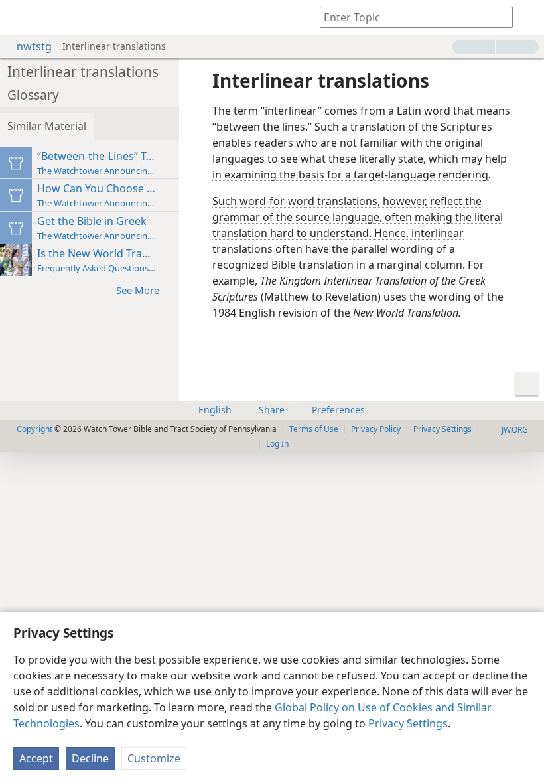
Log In (277, 444)
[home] (20, 17)
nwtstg (34, 46)
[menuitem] (20, 17)
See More (137, 290)
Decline (90, 758)
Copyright (34, 429)
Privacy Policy (376, 429)
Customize (153, 758)
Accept (36, 758)
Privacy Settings (408, 723)
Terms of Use (313, 429)
